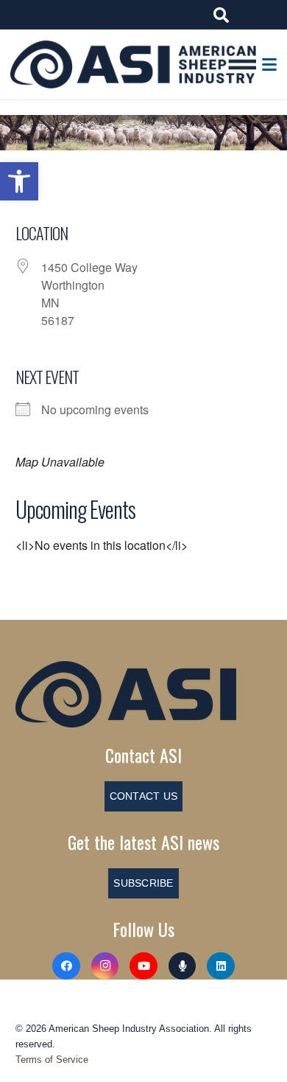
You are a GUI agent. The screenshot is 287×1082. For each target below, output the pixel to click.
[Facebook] (66, 966)
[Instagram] (105, 966)
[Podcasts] (182, 966)
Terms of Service (51, 1059)
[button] (19, 181)
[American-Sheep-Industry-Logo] (133, 64)
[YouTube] (143, 966)
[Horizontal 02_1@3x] (143, 694)
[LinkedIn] (221, 966)
